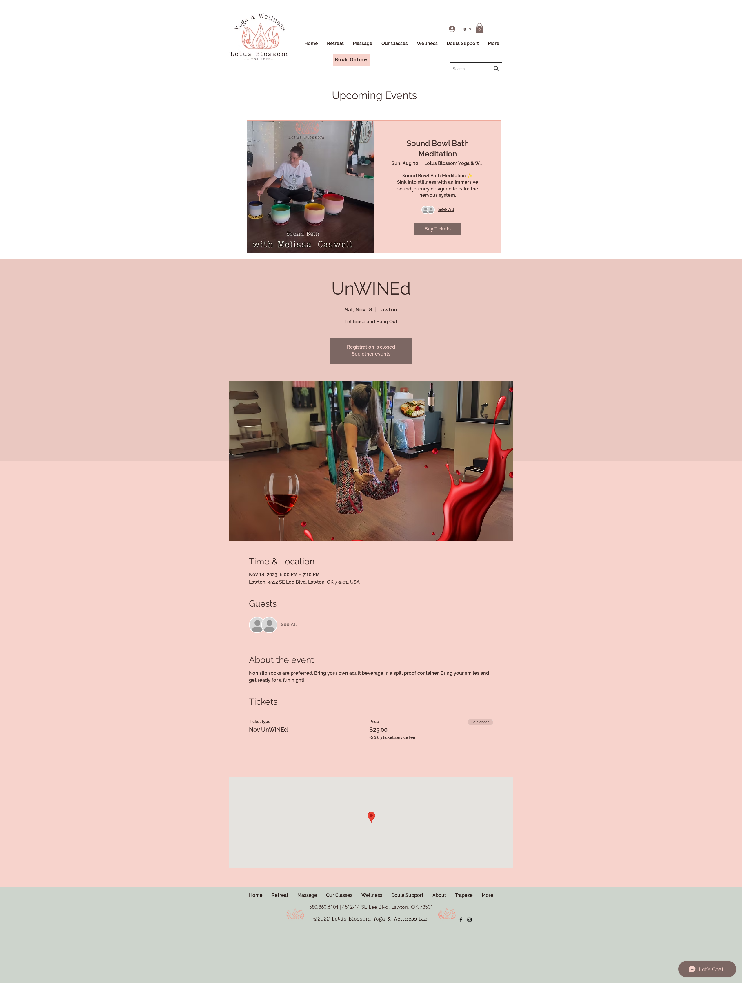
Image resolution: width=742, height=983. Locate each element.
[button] (427, 43)
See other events (371, 354)
